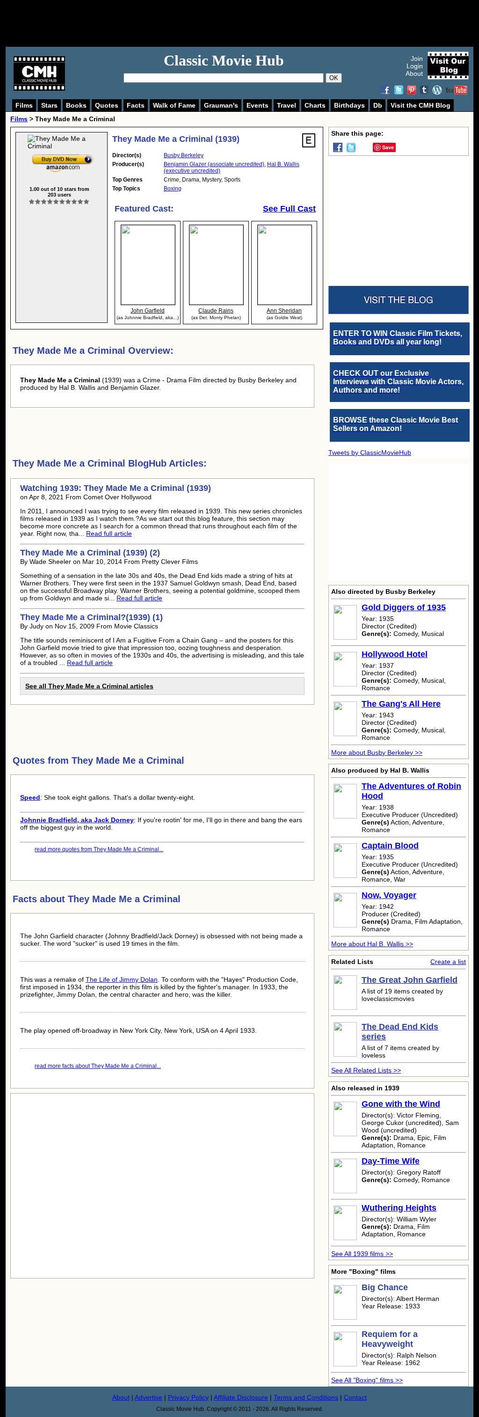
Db (377, 105)
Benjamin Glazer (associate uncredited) (214, 164)
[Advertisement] (250, 23)
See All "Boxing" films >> (367, 1380)
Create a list (448, 961)
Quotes (106, 105)
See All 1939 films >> (362, 1253)
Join (417, 58)
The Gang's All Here (401, 703)
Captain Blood (390, 845)
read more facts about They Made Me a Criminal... (98, 1066)
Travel (286, 105)
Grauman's (221, 105)
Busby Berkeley (183, 155)
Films (24, 105)
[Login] (59, 202)
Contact (355, 1397)
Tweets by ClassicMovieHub (369, 452)
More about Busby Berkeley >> (376, 752)
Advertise (148, 1397)
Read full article (109, 533)
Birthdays (349, 105)
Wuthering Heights (399, 1207)
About (414, 73)
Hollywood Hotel (395, 654)
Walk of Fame (174, 105)
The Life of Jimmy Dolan (122, 979)
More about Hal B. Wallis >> (372, 944)
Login (414, 66)
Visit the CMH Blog (420, 105)
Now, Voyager (389, 895)
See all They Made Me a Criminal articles (89, 686)
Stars (49, 105)
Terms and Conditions (306, 1397)
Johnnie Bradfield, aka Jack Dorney (77, 820)
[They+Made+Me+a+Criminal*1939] (62, 156)
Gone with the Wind (401, 1104)
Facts (136, 105)
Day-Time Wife (391, 1161)
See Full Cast (289, 208)
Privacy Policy (188, 1397)
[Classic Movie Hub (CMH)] (39, 88)
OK (333, 77)
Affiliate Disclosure (241, 1397)
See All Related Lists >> (366, 1070)
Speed (30, 797)
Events (258, 105)
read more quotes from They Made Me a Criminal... (99, 849)
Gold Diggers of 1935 (404, 607)
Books (76, 105)
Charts (315, 105)
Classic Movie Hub (224, 60)
